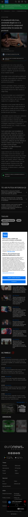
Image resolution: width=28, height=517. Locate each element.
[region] (14, 258)
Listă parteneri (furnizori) (8, 272)
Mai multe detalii (11, 251)
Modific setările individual (14, 277)
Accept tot (14, 281)
